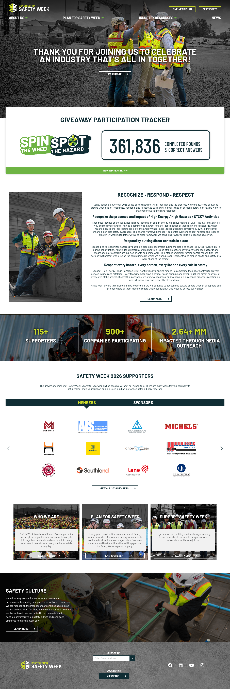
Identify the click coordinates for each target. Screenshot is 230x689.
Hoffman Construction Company (49, 448)
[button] (221, 448)
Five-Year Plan (182, 9)
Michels (181, 426)
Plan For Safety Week (81, 18)
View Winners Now (114, 170)
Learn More (114, 74)
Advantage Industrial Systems (93, 426)
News (216, 18)
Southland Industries (93, 470)
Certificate (210, 9)
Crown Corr (137, 448)
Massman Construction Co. (137, 426)
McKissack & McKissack (49, 426)
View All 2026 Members (114, 488)
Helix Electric (181, 470)
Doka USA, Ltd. (93, 448)
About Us (16, 18)
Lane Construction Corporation (137, 470)
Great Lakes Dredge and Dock (49, 470)
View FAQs (113, 676)
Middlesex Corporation (181, 448)
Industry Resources (156, 18)
